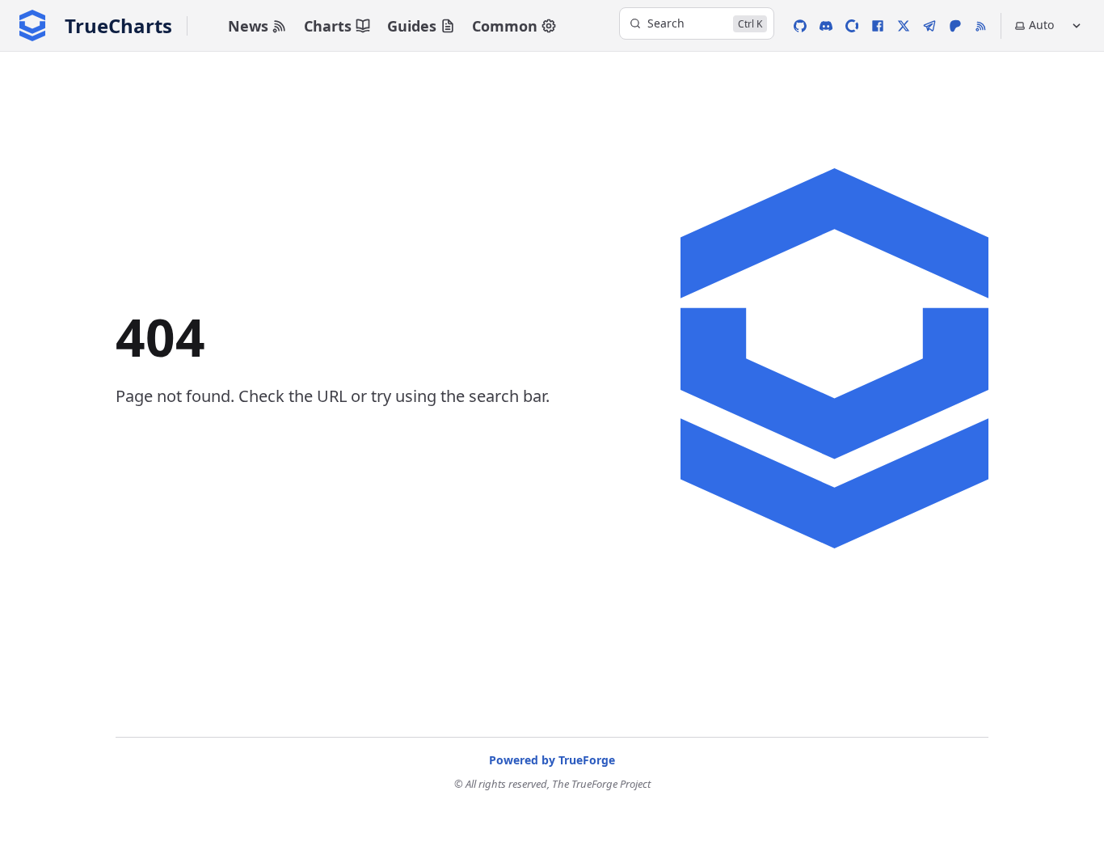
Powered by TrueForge (552, 760)
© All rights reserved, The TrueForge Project (552, 783)
